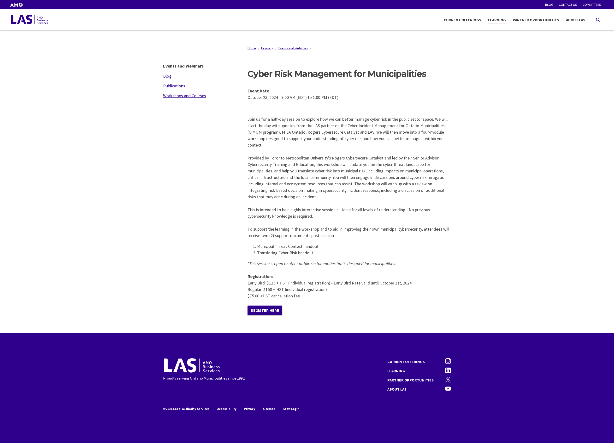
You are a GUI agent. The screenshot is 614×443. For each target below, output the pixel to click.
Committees (592, 4)
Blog (549, 4)
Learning (497, 19)
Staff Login (291, 409)
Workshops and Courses (184, 95)
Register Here (265, 310)
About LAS (575, 19)
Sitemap (269, 409)
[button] (16, 4)
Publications (174, 86)
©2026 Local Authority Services (186, 409)
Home (252, 48)
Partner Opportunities (536, 19)
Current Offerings (462, 19)
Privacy (249, 409)
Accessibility (226, 409)
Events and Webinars (293, 48)
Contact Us (568, 4)
